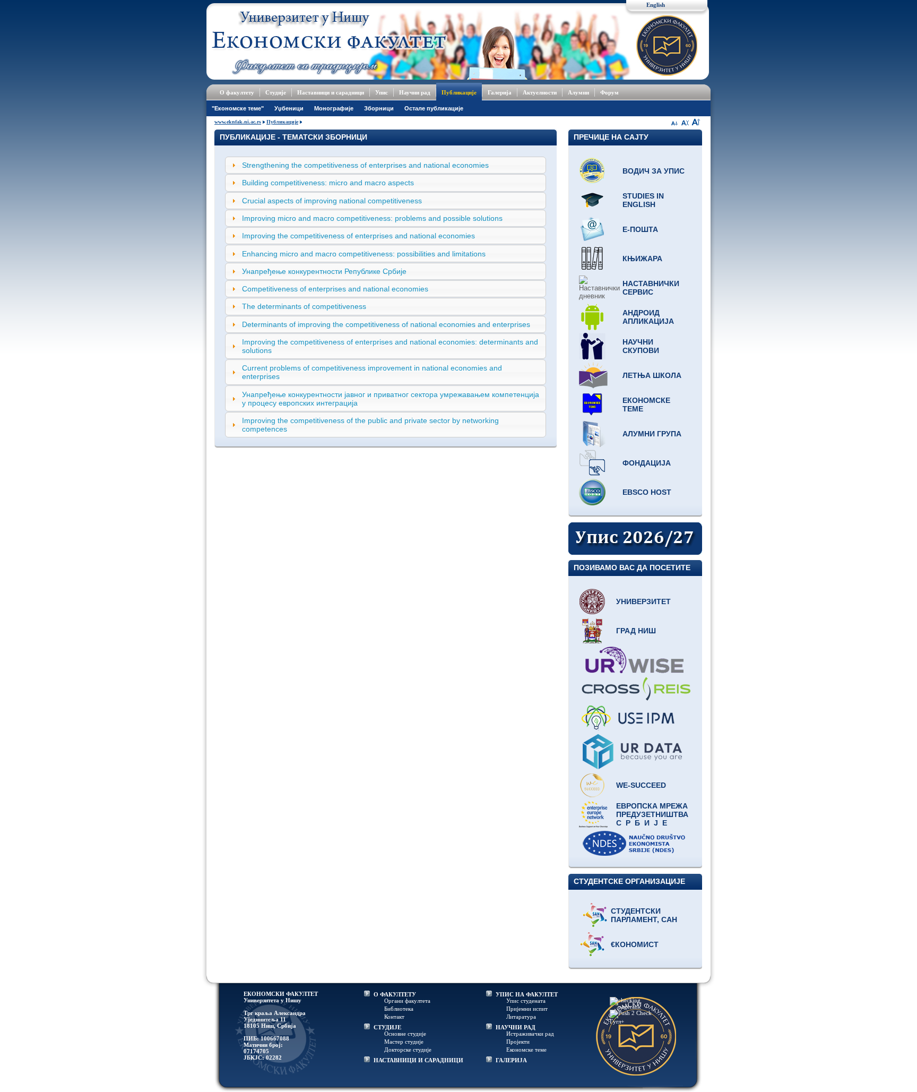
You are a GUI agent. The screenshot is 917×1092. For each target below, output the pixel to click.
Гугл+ (617, 1021)
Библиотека (398, 1008)
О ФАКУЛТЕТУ (395, 994)
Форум (609, 92)
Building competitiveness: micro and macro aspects (328, 182)
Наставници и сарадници (330, 92)
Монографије (333, 108)
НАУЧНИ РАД (515, 1027)
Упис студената (526, 1001)
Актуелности (540, 92)
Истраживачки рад (530, 1033)
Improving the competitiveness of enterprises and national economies (358, 235)
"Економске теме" (238, 108)
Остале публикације (433, 108)
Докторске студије (407, 1049)
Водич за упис (653, 171)
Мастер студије (403, 1041)
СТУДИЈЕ (387, 1027)
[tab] (385, 165)
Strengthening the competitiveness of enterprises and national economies (365, 165)
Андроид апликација (648, 316)
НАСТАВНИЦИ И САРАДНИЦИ (418, 1060)
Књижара (642, 258)
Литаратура (521, 1016)
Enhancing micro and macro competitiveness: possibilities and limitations (364, 254)
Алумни (578, 92)
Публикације (459, 92)
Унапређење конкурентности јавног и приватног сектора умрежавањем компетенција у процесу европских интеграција (390, 398)
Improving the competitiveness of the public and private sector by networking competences (370, 424)
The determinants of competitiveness (304, 306)
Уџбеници (289, 108)
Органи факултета (407, 1001)
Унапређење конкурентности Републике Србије (324, 271)
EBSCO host (646, 492)
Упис (381, 92)
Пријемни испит (527, 1008)
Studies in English (643, 200)
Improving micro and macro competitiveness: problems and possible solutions (372, 218)
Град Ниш (636, 630)
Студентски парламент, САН (644, 915)
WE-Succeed (641, 785)
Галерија (500, 92)
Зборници (379, 108)
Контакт (394, 1016)
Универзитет (643, 601)
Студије (275, 92)
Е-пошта (640, 229)
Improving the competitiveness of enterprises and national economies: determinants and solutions (390, 346)
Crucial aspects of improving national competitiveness (332, 200)
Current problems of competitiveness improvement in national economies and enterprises (372, 372)
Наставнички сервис (650, 287)
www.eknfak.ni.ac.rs (237, 122)
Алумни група (651, 433)
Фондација (646, 463)
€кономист (635, 944)
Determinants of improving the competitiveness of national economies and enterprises (386, 324)
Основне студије (405, 1033)
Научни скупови (640, 346)
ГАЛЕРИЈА (511, 1060)
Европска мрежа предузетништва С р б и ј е (652, 814)
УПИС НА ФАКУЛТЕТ (527, 994)
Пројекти (518, 1041)
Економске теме (646, 404)
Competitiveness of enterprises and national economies (335, 289)
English (655, 5)
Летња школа (651, 375)
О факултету (237, 92)
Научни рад (414, 92)
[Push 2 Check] (631, 1013)
